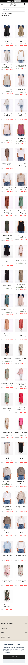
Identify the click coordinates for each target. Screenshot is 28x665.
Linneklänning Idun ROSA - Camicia (21, 434)
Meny (2, 632)
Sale (5, 13)
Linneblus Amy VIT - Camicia (21, 531)
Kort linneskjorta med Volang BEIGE (7, 115)
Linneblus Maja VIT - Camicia (7, 508)
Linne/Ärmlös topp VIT (21, 66)
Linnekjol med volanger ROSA (21, 91)
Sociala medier (5, 637)
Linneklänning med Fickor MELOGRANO (7, 212)
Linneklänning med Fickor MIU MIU (7, 334)
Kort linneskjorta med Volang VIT (21, 115)
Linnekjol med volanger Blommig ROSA (7, 581)
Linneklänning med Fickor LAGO (21, 212)
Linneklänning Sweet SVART (7, 360)
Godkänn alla (14, 657)
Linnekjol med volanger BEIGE (7, 66)
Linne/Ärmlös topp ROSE (7, 140)
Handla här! (18, 1)
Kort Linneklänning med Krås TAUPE (7, 164)
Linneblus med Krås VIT (7, 188)
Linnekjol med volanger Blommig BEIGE (21, 581)
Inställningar (14, 661)
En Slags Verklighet (7, 623)
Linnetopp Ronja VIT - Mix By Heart (21, 556)
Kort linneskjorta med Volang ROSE (21, 385)
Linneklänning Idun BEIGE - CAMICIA (21, 359)
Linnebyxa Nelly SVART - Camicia (21, 458)
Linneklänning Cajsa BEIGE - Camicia (7, 434)
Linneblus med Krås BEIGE (21, 188)
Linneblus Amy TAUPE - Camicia (7, 531)
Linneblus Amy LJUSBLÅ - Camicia (7, 556)
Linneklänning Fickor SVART (7, 287)
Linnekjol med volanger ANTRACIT (7, 42)
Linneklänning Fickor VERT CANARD (7, 311)
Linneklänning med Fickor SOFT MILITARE (7, 237)
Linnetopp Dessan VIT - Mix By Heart (21, 165)
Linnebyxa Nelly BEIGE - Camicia (7, 458)
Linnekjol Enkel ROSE (21, 310)
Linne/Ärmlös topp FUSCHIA (21, 140)
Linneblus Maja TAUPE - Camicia (21, 482)
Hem (2, 13)
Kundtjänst (4, 628)
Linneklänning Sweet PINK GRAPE (21, 335)
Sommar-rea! (10, 1)
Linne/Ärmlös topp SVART (21, 236)
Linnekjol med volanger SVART (7, 261)
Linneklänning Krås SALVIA (7, 384)
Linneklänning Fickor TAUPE (21, 286)
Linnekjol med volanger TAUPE (21, 42)
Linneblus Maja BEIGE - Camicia (7, 483)
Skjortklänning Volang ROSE (21, 262)
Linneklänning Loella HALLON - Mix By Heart (21, 408)
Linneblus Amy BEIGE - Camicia (21, 507)
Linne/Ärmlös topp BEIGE (7, 90)
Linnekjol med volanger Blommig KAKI (7, 605)
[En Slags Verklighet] (13, 5)
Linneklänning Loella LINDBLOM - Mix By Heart (7, 409)
